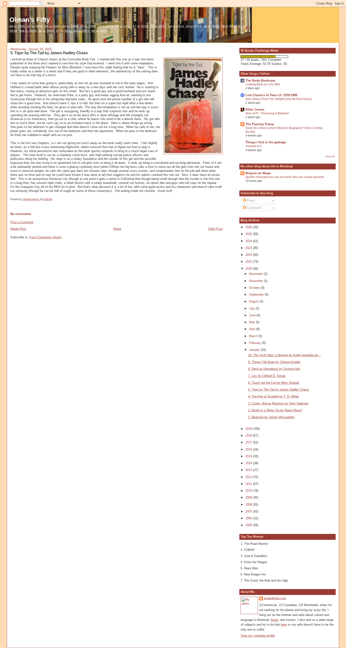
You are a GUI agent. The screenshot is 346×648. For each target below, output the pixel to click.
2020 (249, 268)
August (254, 301)
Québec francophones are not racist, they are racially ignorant (284, 177)
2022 (249, 254)
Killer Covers (254, 109)
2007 (249, 511)
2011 (249, 484)
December (256, 274)
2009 (249, 497)
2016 (249, 449)
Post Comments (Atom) (45, 237)
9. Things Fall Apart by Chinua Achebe (274, 362)
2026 (249, 227)
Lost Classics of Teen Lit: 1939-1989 (271, 95)
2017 (249, 442)
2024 (249, 241)
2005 (249, 525)
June (253, 315)
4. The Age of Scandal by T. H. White (273, 396)
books (275, 620)
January (255, 349)
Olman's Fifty (29, 19)
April (252, 329)
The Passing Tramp (259, 124)
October (255, 287)
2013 (249, 470)
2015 (249, 456)
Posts (250, 200)
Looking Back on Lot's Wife (262, 84)
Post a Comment (21, 222)
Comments (254, 208)
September (257, 294)
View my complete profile (258, 635)
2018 (249, 435)
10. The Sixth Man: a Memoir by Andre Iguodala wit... (284, 355)
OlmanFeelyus (275, 598)
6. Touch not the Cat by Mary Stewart (273, 382)
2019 (249, 428)
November (256, 281)
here (284, 624)
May (252, 322)
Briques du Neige (258, 173)
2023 (249, 248)
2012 (249, 477)
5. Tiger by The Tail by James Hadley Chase (278, 389)
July (252, 308)
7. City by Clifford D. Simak (267, 376)
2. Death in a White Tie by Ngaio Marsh (275, 410)
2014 (249, 463)
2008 (249, 504)
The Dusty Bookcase (260, 80)
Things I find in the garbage (265, 142)
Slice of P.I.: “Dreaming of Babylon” (267, 113)
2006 (249, 518)
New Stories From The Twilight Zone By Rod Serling (278, 99)
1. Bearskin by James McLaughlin (271, 417)
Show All (329, 156)
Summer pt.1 (253, 146)
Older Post (215, 229)
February (255, 343)
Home (117, 229)
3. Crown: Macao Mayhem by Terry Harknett (278, 403)
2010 (249, 490)
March (253, 336)
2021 (249, 261)
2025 (249, 234)
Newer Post (18, 229)
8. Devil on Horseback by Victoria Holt (274, 369)
